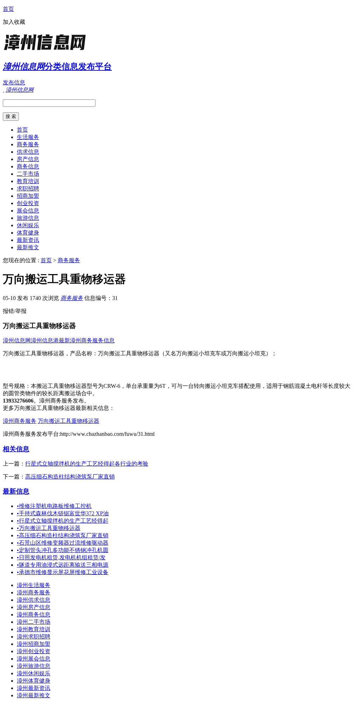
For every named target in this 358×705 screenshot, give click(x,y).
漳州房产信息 (33, 607)
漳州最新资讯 (33, 688)
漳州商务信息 (33, 614)
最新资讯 (28, 240)
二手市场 (28, 174)
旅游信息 (28, 218)
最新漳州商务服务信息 (87, 340)
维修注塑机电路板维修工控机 (54, 506)
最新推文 (28, 247)
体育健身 (28, 233)
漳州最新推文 (33, 695)
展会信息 (28, 211)
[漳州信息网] (46, 51)
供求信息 (28, 152)
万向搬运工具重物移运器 (68, 421)
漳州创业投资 (33, 651)
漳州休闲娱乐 (33, 673)
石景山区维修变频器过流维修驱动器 (62, 543)
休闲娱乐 (28, 225)
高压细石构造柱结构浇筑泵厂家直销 (70, 477)
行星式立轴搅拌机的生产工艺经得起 (62, 521)
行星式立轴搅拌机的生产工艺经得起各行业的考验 (86, 464)
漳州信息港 (45, 340)
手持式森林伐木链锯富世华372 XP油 (63, 513)
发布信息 (14, 82)
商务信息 (28, 166)
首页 (8, 9)
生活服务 (28, 137)
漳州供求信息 (33, 600)
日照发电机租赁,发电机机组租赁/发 (61, 557)
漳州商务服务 (19, 421)
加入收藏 (14, 22)
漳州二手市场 (33, 622)
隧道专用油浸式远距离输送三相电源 (62, 565)
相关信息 (16, 449)
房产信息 (28, 159)
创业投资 (28, 203)
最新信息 (16, 491)
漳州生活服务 (33, 585)
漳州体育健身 (33, 681)
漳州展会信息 (33, 659)
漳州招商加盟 (33, 644)
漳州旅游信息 (33, 666)
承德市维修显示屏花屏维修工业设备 (62, 572)
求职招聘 (28, 188)
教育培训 (28, 181)
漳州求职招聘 (33, 637)
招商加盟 (28, 196)
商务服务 (28, 144)
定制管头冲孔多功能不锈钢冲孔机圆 (62, 550)
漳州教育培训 (33, 629)
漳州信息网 (17, 340)
